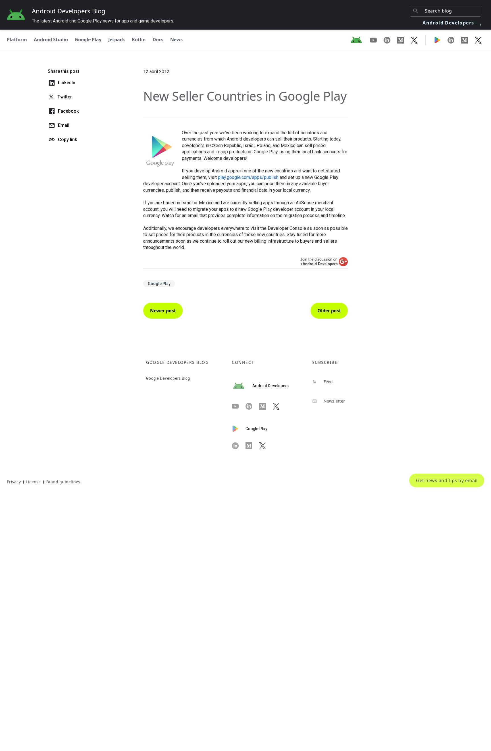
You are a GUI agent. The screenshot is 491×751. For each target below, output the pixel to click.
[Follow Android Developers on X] (414, 40)
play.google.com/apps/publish (248, 177)
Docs (158, 39)
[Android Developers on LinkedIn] (390, 40)
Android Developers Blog (68, 11)
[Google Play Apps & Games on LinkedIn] (454, 40)
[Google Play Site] (441, 40)
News (176, 39)
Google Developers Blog (168, 378)
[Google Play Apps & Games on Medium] (468, 40)
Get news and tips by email (446, 480)
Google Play (88, 39)
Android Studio (51, 39)
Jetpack (116, 39)
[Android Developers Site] (359, 40)
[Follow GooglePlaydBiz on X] (478, 40)
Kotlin (139, 39)
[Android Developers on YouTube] (377, 40)
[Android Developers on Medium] (404, 40)
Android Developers (453, 23)
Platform (17, 39)
